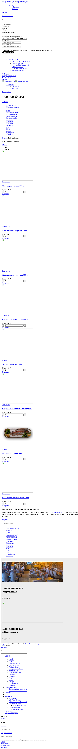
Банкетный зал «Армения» (18, 689)
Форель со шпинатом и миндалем (17, 409)
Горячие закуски (14, 663)
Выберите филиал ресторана (12, 37)
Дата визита (6, 25)
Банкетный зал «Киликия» (18, 691)
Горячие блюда (14, 665)
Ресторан (16, 7)
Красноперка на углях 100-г (14, 230)
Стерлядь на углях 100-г (13, 186)
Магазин (15, 9)
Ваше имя (5, 40)
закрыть (5, 520)
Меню (4, 145)
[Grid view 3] (5, 147)
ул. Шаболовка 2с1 (22, 65)
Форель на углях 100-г (12, 364)
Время (4, 29)
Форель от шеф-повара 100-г (15, 320)
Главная (5, 138)
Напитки (12, 685)
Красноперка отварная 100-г (15, 275)
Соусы (11, 680)
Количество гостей (8, 33)
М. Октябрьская (18, 63)
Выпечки (12, 674)
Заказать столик (7, 16)
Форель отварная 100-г (12, 453)
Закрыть (3, 647)
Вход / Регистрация (11, 713)
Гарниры (12, 676)
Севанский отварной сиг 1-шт (15, 498)
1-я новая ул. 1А (21, 69)
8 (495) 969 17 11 (14, 698)
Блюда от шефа (16, 669)
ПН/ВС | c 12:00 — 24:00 (21, 61)
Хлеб (10, 678)
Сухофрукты (13, 683)
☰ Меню (5, 102)
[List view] (3, 147)
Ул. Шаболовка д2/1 (58, 512)
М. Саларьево (18, 67)
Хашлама (13, 671)
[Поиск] (74, 651)
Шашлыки (15, 672)
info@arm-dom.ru (18, 70)
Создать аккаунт (6, 733)
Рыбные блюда (14, 667)
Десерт (11, 682)
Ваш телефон (6, 44)
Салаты (11, 660)
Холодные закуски (15, 658)
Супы (11, 661)
